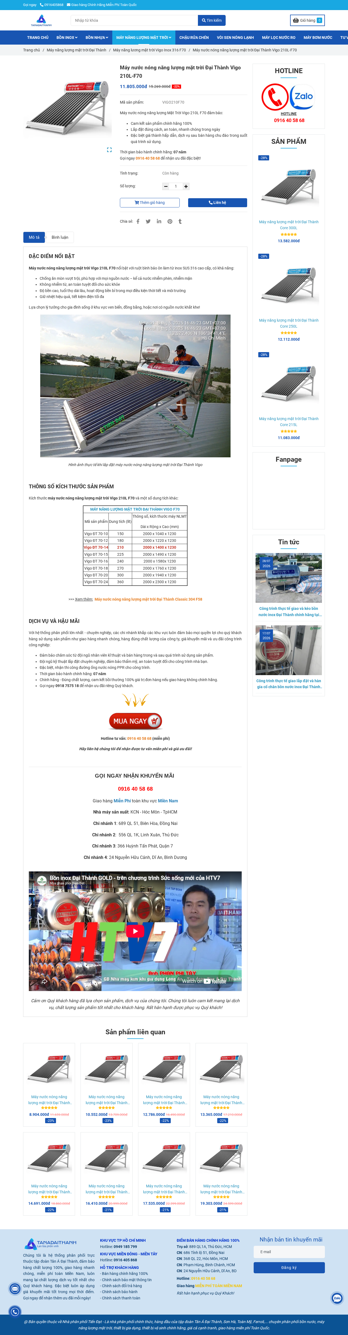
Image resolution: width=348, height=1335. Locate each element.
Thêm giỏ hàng (152, 202)
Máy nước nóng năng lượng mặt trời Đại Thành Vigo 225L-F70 (164, 1100)
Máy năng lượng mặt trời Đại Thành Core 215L (289, 422)
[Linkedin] (159, 221)
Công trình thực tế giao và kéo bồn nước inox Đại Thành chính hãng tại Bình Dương (289, 612)
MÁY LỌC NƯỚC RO (279, 37)
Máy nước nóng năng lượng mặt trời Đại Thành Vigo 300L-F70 (107, 1189)
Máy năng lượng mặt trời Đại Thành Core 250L (289, 323)
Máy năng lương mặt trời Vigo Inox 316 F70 (149, 50)
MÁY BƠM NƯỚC (318, 37)
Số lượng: (128, 186)
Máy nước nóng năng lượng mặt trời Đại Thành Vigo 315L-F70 (164, 1189)
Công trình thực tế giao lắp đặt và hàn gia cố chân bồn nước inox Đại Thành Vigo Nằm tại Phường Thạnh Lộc (288, 684)
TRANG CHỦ (37, 37)
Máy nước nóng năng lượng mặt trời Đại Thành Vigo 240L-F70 (221, 1100)
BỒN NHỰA (96, 37)
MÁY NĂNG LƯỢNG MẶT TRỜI (142, 37)
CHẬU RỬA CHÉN (194, 37)
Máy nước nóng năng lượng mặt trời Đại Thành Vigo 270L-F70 (49, 1189)
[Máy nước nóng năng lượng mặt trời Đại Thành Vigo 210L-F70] (41, 20)
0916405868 (53, 5)
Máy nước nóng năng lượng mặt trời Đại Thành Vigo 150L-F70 (49, 1100)
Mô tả (34, 237)
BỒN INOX (66, 37)
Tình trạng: (129, 173)
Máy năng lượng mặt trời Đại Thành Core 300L (289, 225)
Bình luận (60, 237)
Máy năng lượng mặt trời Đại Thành (76, 50)
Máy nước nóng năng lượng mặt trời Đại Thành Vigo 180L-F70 (107, 1100)
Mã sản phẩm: (132, 102)
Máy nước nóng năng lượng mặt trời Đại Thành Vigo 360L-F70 (221, 1189)
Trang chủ (31, 50)
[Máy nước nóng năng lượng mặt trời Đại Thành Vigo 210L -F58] (67, 108)
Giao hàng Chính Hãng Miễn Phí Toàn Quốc (104, 5)
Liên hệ (219, 202)
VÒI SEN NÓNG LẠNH (235, 37)
